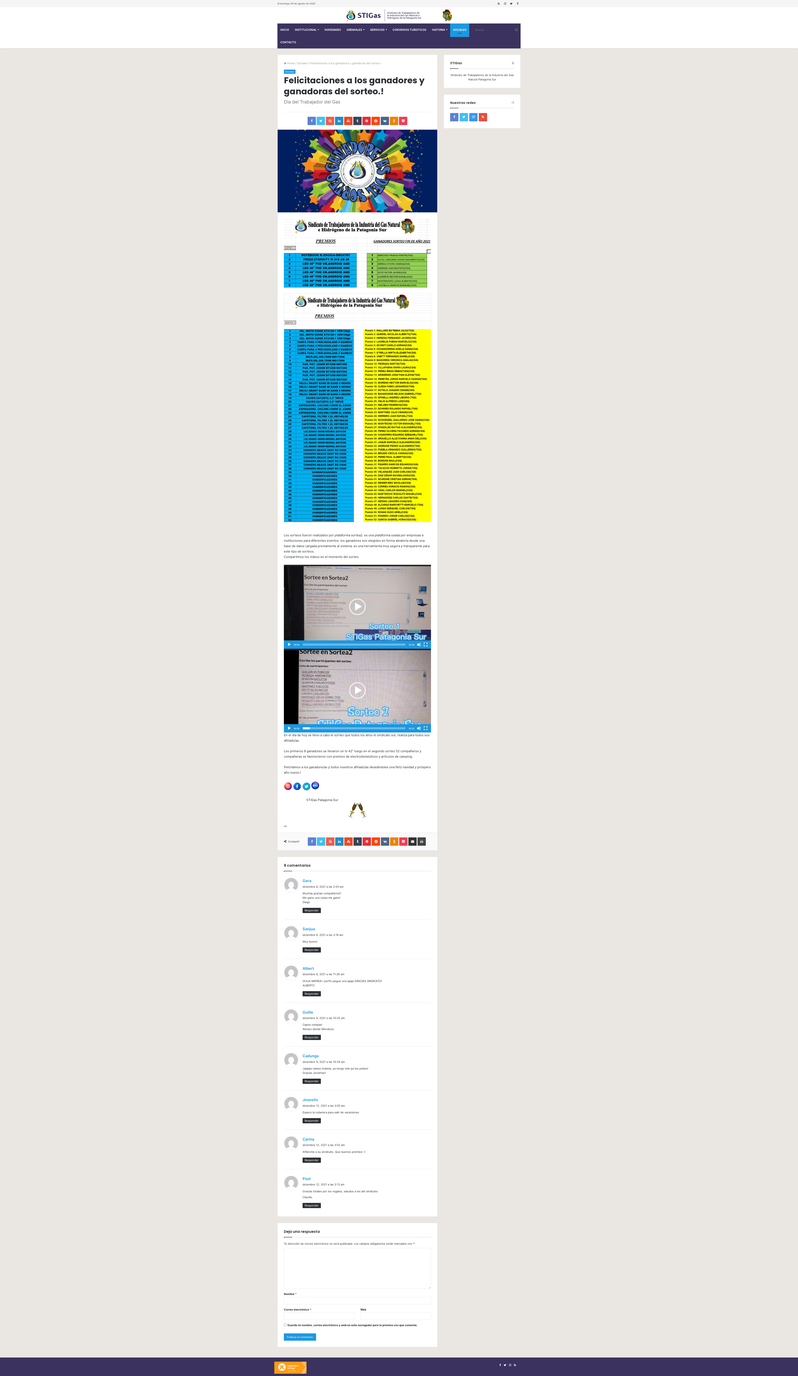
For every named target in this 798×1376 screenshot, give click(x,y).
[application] (357, 607)
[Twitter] (511, 3)
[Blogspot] (499, 3)
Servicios (377, 29)
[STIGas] (399, 15)
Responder (312, 910)
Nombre (290, 1294)
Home (290, 63)
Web (363, 1309)
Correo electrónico (297, 1309)
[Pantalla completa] (426, 644)
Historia (438, 29)
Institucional (305, 29)
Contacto (288, 42)
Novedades (333, 29)
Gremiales (354, 29)
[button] (357, 606)
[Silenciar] (419, 644)
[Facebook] (517, 3)
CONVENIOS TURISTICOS (409, 29)
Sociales (459, 29)
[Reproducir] (289, 644)
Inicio (284, 29)
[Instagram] (505, 3)
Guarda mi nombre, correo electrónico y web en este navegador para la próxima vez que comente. (352, 1325)
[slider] (354, 645)
